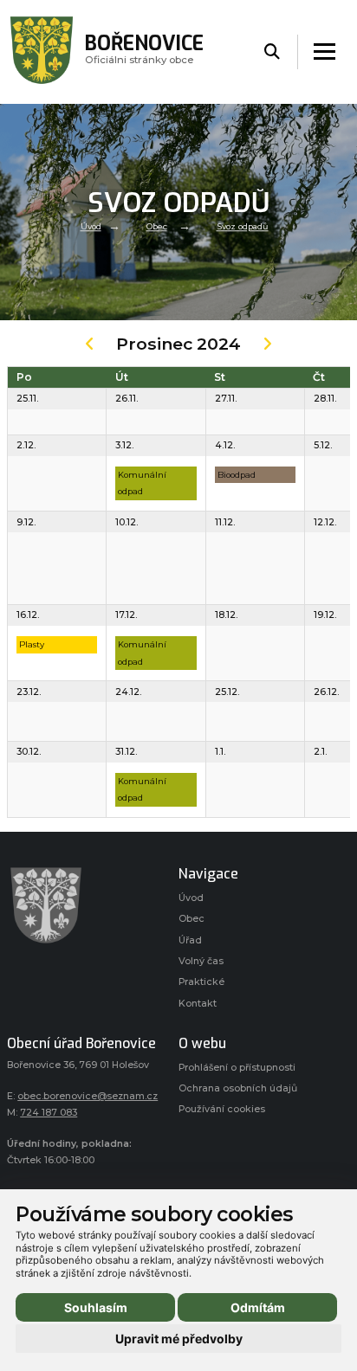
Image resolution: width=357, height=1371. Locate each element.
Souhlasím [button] (95, 1307)
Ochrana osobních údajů (237, 1088)
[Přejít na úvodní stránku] (84, 905)
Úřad (190, 940)
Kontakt (197, 1003)
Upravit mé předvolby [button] (179, 1338)
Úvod (91, 227)
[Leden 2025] (267, 346)
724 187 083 (48, 1112)
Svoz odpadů (243, 227)
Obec (156, 227)
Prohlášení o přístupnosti (236, 1067)
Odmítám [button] (257, 1307)
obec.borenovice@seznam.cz (87, 1096)
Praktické (201, 982)
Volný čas (201, 961)
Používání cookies (221, 1109)
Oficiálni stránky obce (144, 51)
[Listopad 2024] (89, 346)
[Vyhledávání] (272, 52)
